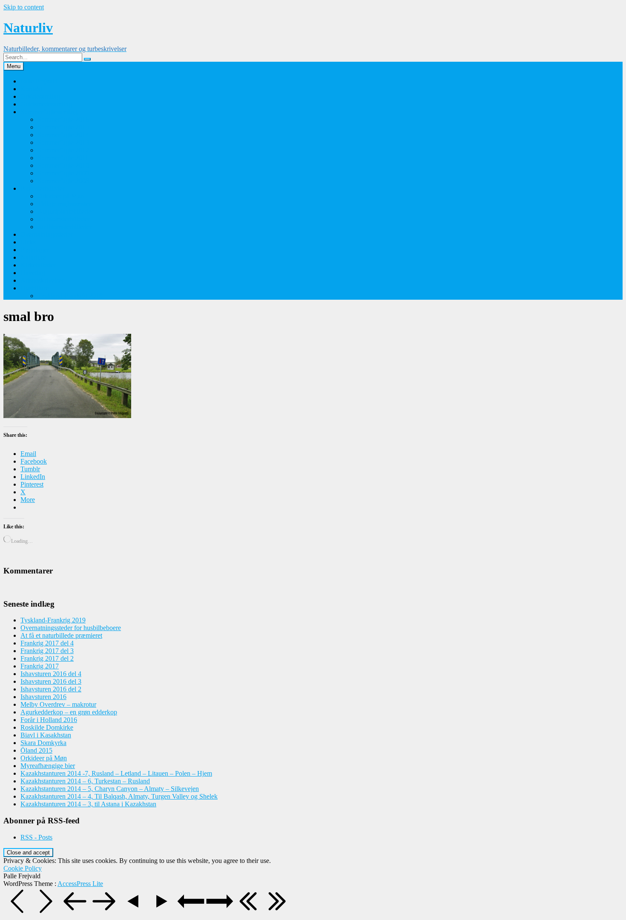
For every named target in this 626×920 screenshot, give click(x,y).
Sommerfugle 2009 (63, 173)
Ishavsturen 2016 (43, 696)
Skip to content (23, 7)
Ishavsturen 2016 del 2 (50, 689)
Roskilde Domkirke (46, 727)
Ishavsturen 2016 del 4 (50, 673)
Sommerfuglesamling (49, 111)
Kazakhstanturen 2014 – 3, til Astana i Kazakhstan (88, 804)
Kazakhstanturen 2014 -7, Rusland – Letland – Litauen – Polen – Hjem (116, 773)
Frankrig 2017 (39, 666)
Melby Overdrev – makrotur (58, 704)
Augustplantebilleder (65, 211)
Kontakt (31, 88)
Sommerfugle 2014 (63, 134)
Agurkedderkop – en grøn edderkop (68, 712)
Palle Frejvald (38, 81)
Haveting (32, 272)
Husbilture (34, 288)
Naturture (33, 257)
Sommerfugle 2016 (63, 119)
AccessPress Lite (80, 883)
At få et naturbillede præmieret (61, 635)
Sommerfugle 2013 (63, 142)
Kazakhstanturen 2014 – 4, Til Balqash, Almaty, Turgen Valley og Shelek (119, 796)
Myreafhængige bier (47, 765)
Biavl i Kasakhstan (45, 735)
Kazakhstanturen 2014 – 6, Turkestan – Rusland (85, 781)
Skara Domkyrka (43, 742)
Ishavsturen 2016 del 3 (50, 681)
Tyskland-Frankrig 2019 (70, 295)
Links (28, 242)
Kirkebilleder (38, 265)
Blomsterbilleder (42, 188)
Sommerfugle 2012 (63, 150)
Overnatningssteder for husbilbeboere (70, 627)
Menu (13, 66)
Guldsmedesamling (46, 104)
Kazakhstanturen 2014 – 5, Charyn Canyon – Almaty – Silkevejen (109, 788)
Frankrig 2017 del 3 (47, 650)
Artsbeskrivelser (42, 280)
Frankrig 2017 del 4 (47, 643)
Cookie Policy (22, 868)
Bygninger (34, 249)
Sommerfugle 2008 (63, 180)
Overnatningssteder (46, 234)
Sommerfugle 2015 (63, 127)
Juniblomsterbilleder (64, 226)
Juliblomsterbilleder (63, 219)
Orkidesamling (40, 96)
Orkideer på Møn (60, 196)
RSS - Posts (36, 837)
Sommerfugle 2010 (63, 165)
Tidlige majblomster (64, 203)
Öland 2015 (36, 750)
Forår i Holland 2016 (48, 719)
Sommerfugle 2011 (63, 157)
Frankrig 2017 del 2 (47, 658)
